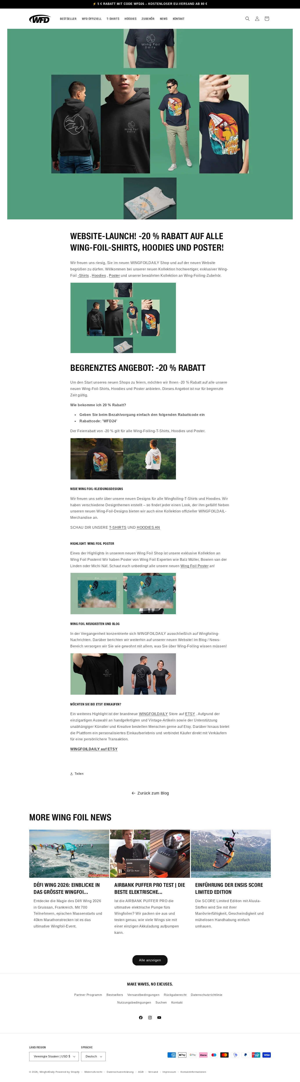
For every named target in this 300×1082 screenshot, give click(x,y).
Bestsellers (115, 994)
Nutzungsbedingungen (134, 1002)
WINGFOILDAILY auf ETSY (93, 749)
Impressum (169, 1072)
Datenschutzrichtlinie (206, 994)
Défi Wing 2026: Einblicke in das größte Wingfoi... (67, 888)
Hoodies (99, 275)
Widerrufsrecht (93, 1072)
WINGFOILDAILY (153, 714)
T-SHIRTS (118, 527)
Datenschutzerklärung (120, 1072)
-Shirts (83, 275)
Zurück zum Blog (153, 793)
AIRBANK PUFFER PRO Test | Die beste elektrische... (149, 888)
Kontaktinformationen (193, 1072)
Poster (114, 275)
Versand (153, 1072)
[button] (247, 19)
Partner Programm (88, 994)
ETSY (190, 714)
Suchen (161, 1002)
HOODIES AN (148, 527)
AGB (141, 1072)
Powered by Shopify (68, 1072)
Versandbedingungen (143, 994)
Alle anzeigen (150, 960)
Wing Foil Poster (195, 566)
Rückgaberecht (175, 994)
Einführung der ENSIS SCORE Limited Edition (229, 888)
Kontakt (177, 1002)
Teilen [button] (79, 773)
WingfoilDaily (47, 1072)
